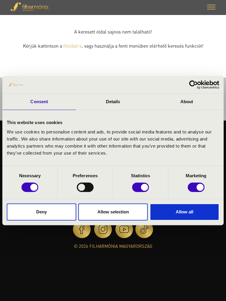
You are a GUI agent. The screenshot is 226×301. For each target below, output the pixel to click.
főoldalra (72, 46)
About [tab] (186, 101)
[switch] (85, 187)
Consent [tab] (39, 101)
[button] (211, 8)
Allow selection (113, 211)
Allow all (184, 211)
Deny (41, 211)
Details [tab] (113, 101)
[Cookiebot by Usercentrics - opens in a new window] (193, 84)
